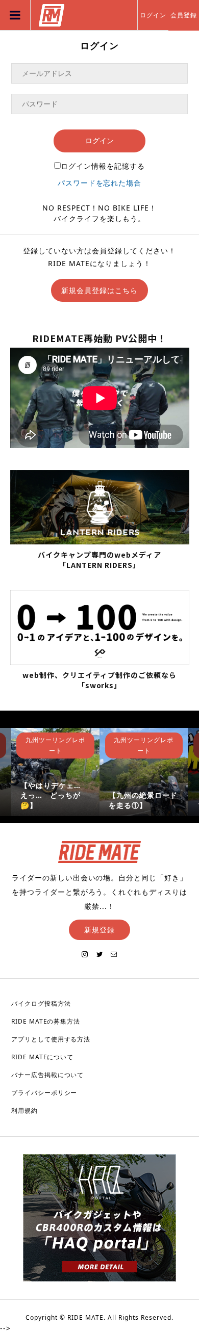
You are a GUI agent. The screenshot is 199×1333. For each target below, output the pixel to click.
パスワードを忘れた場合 (100, 183)
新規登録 (99, 929)
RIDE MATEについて (42, 1057)
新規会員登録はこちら (99, 290)
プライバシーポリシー (44, 1092)
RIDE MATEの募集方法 (46, 1021)
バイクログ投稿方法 (41, 1003)
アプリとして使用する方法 (51, 1039)
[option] (55, 772)
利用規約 (24, 1110)
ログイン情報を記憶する (103, 166)
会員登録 (183, 15)
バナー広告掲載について (47, 1074)
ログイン (153, 15)
